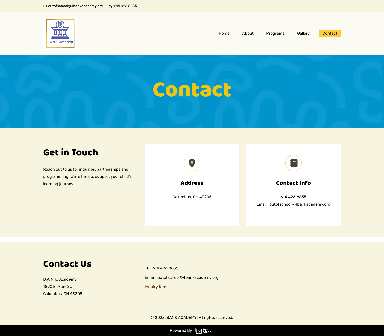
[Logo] (60, 33)
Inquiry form (156, 286)
